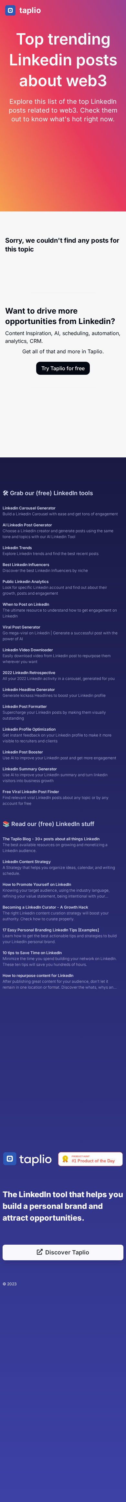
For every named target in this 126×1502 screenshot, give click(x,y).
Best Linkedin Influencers (45, 567)
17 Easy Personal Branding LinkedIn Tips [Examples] (60, 935)
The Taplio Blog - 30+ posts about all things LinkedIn (55, 844)
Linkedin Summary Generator (55, 774)
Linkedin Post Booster (59, 755)
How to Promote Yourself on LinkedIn (60, 890)
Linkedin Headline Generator (54, 692)
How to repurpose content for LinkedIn (59, 981)
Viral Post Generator (60, 633)
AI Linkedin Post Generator (58, 530)
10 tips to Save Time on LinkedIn (60, 958)
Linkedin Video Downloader (56, 655)
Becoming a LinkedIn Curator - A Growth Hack (56, 913)
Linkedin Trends (51, 550)
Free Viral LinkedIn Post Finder (56, 797)
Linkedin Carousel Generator (60, 511)
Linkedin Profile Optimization (57, 735)
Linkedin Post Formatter (54, 712)
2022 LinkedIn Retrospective (59, 675)
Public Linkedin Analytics (55, 587)
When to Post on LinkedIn (60, 610)
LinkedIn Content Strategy (59, 867)
